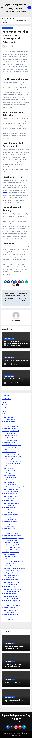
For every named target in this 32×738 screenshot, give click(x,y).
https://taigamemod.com (10, 584)
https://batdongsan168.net (10, 533)
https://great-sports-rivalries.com (12, 561)
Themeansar (16, 735)
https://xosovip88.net (9, 428)
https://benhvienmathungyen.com (13, 538)
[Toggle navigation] (2, 7)
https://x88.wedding (8, 449)
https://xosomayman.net (9, 447)
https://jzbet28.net (8, 501)
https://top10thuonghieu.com (11, 601)
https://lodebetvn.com (9, 507)
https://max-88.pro (8, 512)
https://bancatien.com (9, 452)
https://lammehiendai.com (10, 570)
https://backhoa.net (8, 526)
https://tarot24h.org (8, 587)
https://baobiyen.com (8, 528)
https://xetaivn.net (8, 619)
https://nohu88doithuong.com (11, 445)
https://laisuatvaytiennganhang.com (13, 568)
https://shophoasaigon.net (10, 580)
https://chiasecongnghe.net (11, 542)
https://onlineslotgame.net (10, 426)
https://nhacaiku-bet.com (10, 489)
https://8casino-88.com (9, 419)
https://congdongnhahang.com (12, 547)
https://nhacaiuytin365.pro (10, 466)
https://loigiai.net (7, 573)
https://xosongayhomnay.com (11, 456)
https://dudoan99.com (9, 484)
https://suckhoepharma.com (11, 582)
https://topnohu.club (8, 442)
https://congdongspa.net (10, 549)
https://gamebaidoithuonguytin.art (13, 487)
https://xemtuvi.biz (8, 617)
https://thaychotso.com (9, 521)
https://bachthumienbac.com (11, 454)
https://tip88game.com (9, 477)
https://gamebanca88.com (10, 491)
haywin (4, 402)
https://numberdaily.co (9, 577)
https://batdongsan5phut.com (11, 535)
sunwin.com (6, 395)
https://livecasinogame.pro (10, 503)
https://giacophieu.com (9, 559)
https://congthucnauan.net (10, 552)
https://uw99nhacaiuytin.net (11, 463)
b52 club (4, 408)
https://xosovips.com (8, 470)
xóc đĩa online (6, 399)
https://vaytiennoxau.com (10, 610)
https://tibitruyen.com (9, 593)
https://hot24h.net (8, 563)
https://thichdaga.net (9, 433)
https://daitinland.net (9, 554)
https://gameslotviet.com (10, 496)
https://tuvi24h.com (8, 607)
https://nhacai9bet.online (10, 514)
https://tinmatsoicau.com (10, 438)
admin (9, 46)
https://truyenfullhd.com (10, 603)
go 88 (4, 411)
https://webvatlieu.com (9, 612)
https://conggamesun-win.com (11, 473)
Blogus (25, 733)
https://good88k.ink (8, 498)
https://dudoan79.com (9, 480)
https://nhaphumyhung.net (10, 575)
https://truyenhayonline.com (11, 605)
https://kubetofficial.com (9, 505)
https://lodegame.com (9, 510)
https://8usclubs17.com (9, 421)
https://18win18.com (8, 417)
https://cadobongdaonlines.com (12, 461)
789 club (4, 404)
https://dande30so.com (9, 475)
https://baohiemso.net (9, 531)
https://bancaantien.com (10, 440)
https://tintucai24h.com (9, 596)
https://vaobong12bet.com (10, 459)
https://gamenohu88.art (9, 494)
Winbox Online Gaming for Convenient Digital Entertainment (14, 648)
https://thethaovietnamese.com (12, 589)
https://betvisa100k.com (9, 540)
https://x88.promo (7, 468)
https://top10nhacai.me (9, 424)
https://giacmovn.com (9, 556)
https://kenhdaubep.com (9, 566)
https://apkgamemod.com (10, 524)
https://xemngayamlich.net (10, 614)
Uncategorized (7, 28)
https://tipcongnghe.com (10, 598)
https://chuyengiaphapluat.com (12, 545)
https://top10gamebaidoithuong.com (13, 517)
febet (3, 413)
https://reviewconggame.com (11, 435)
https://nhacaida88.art (9, 482)
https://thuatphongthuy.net (11, 591)
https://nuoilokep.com (9, 519)
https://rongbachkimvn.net (10, 431)
